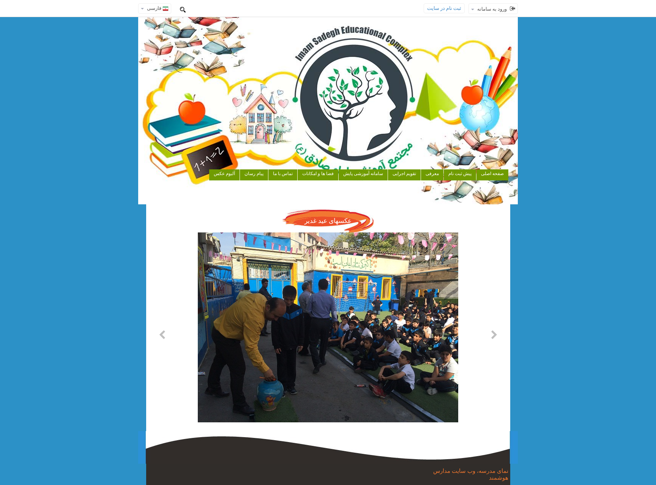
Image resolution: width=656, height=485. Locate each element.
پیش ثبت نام (460, 173)
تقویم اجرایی (404, 173)
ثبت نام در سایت (444, 8)
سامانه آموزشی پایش (363, 173)
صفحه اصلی (492, 173)
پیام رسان (253, 173)
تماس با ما (283, 173)
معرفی (432, 173)
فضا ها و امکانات (318, 173)
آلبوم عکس (224, 173)
